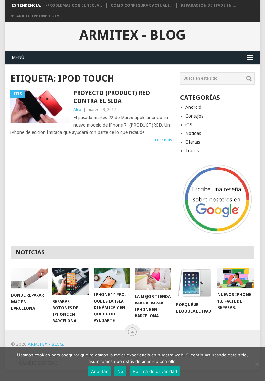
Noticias (193, 133)
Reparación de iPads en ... (208, 5)
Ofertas (193, 142)
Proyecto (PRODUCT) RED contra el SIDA (111, 96)
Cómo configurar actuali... (141, 5)
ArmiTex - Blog (133, 35)
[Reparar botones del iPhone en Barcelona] (70, 281)
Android (193, 107)
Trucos (192, 150)
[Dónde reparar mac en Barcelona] (29, 278)
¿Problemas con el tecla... (73, 5)
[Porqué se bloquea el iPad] (194, 283)
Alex (77, 109)
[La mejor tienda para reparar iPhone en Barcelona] (153, 279)
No (120, 371)
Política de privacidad (155, 371)
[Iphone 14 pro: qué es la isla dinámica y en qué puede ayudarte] (112, 278)
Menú (18, 57)
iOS (189, 124)
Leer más (163, 140)
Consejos (194, 115)
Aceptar (99, 371)
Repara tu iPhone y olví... (36, 16)
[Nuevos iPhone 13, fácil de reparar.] (235, 278)
